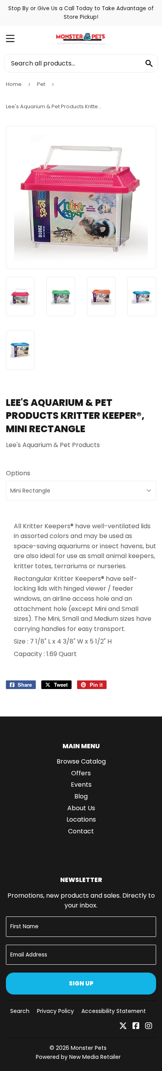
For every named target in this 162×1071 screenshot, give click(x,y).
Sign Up (81, 983)
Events (81, 784)
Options (18, 473)
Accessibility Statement (113, 1011)
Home (14, 84)
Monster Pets (89, 1048)
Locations (81, 819)
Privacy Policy (55, 1011)
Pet (41, 84)
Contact (81, 831)
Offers (81, 773)
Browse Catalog (81, 761)
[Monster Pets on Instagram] (148, 1026)
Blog (81, 796)
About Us (81, 808)
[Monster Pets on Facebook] (136, 1026)
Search (19, 1011)
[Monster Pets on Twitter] (123, 1026)
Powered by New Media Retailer (78, 1057)
